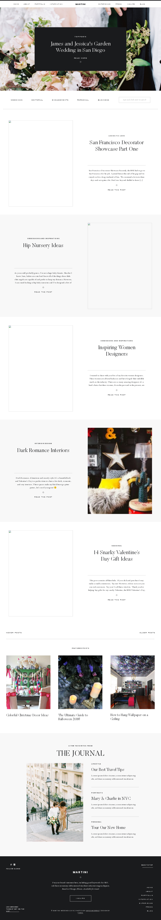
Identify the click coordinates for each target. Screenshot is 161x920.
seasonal (117, 546)
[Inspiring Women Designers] (41, 368)
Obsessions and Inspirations (43, 238)
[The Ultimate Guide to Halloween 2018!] (80, 682)
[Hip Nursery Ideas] (120, 266)
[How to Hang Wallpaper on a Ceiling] (133, 682)
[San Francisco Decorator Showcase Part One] (41, 163)
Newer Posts (14, 632)
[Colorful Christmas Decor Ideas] (28, 682)
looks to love (117, 136)
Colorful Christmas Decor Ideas (27, 715)
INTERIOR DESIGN (43, 443)
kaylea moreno (93, 911)
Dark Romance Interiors (43, 450)
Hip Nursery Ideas (43, 245)
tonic (80, 913)
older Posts (147, 632)
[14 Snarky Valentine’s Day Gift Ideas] (41, 573)
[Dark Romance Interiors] (120, 471)
